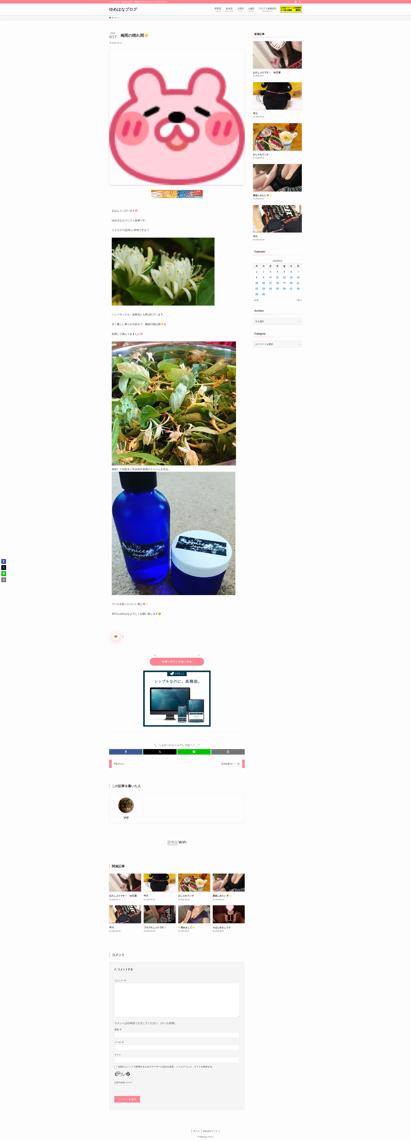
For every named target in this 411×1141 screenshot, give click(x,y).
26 (284, 288)
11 (277, 277)
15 (256, 283)
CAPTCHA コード (123, 1082)
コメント (120, 980)
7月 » (299, 300)
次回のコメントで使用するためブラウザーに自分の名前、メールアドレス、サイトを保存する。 (166, 1066)
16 (263, 283)
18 (277, 283)
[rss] (295, 2)
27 (291, 288)
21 (298, 283)
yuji (126, 817)
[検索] (300, 2)
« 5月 (255, 300)
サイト (117, 1054)
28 (298, 288)
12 (284, 277)
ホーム (196, 1131)
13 (291, 277)
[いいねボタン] (116, 637)
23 (263, 288)
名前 (118, 1029)
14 (298, 277)
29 (256, 294)
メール (119, 1042)
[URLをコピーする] (228, 752)
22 (256, 288)
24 (270, 288)
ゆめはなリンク (210, 1131)
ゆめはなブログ (123, 9)
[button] (126, 752)
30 (263, 294)
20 (291, 283)
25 (277, 288)
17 (270, 283)
